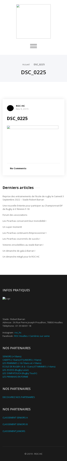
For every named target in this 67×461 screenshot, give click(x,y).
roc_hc (18, 332)
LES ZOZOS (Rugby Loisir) (16, 370)
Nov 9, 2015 (22, 108)
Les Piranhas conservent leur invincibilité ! (24, 220)
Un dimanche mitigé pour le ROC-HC (21, 256)
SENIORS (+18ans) (12, 356)
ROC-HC (20, 105)
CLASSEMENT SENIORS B (15, 424)
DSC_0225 (39, 64)
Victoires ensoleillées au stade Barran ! (23, 244)
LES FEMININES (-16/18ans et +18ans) (22, 363)
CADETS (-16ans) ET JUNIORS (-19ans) (22, 359)
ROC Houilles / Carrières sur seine (32, 336)
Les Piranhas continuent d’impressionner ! (24, 232)
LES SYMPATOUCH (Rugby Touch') (20, 373)
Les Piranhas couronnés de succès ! (21, 238)
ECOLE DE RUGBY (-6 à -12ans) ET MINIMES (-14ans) (29, 366)
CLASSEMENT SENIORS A (15, 417)
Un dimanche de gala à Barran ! (19, 250)
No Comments (18, 168)
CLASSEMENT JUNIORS (14, 431)
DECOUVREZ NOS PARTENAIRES (19, 397)
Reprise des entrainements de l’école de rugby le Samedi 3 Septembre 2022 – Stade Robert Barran (33, 198)
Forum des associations (15, 214)
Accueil (26, 64)
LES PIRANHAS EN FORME (15, 376)
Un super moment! (12, 226)
